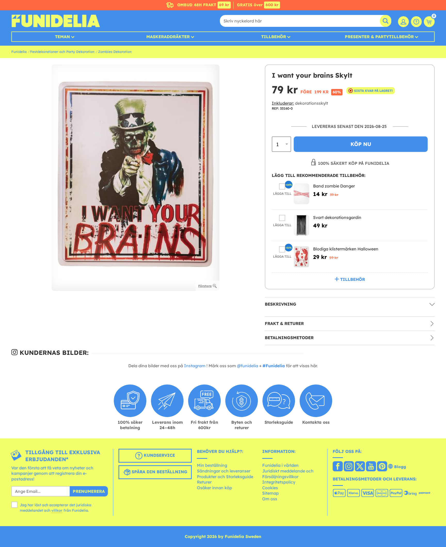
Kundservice (158, 455)
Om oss (269, 498)
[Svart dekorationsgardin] (301, 225)
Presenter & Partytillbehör (379, 37)
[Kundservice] (416, 21)
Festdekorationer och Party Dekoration (62, 52)
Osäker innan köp (214, 487)
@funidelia (247, 365)
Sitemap (270, 493)
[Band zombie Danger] (301, 193)
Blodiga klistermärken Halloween (345, 248)
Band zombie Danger (334, 186)
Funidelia (19, 52)
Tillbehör (273, 37)
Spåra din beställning (158, 471)
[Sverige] (338, 466)
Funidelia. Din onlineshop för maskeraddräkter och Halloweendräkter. (55, 21)
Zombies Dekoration (115, 52)
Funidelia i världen (280, 465)
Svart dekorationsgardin (337, 217)
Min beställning (212, 465)
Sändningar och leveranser (223, 470)
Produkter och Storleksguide (225, 476)
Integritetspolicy (278, 482)
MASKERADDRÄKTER (168, 37)
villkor (56, 510)
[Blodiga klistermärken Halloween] (301, 256)
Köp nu (361, 144)
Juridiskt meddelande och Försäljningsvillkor (288, 473)
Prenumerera (89, 491)
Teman (62, 37)
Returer (204, 482)
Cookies (270, 487)
